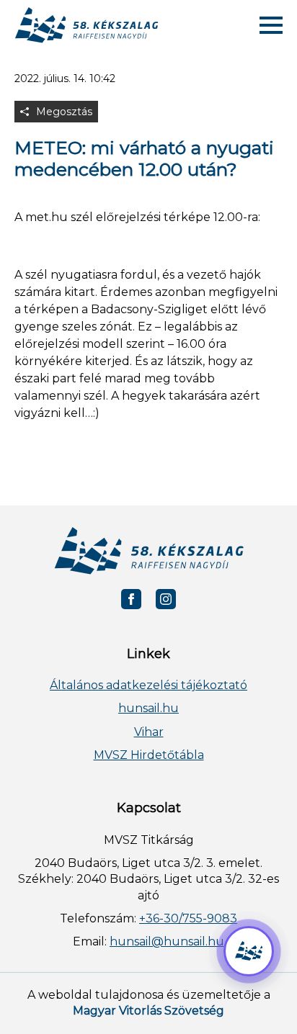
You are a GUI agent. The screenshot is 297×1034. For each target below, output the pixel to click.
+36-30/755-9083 (188, 918)
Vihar (149, 732)
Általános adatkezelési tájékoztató (148, 685)
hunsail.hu (148, 708)
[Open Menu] (271, 25)
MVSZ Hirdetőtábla (149, 755)
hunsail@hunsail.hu (167, 941)
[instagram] (166, 599)
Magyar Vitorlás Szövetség (148, 1010)
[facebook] (131, 599)
